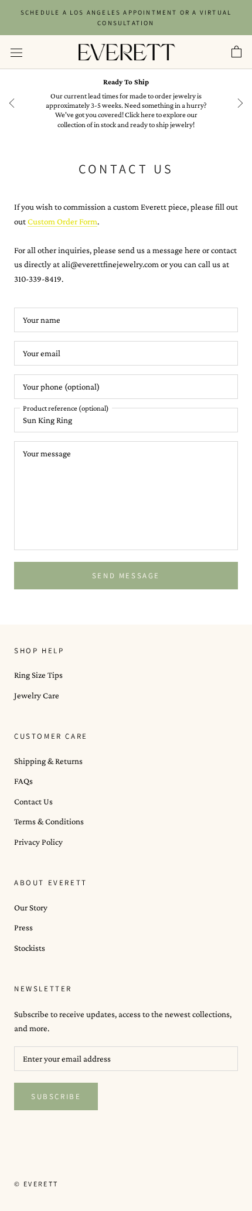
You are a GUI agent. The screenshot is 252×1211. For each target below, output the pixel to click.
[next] (240, 103)
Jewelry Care (36, 695)
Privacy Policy (38, 842)
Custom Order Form (62, 221)
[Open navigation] (16, 52)
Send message (126, 576)
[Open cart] (236, 52)
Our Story (30, 907)
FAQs (23, 781)
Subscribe (56, 1096)
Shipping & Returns (48, 761)
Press (23, 927)
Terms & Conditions (49, 821)
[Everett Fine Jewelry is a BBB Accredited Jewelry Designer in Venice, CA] (43, 1162)
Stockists (29, 948)
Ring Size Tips (38, 675)
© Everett (36, 1183)
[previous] (11, 103)
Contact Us (33, 801)
